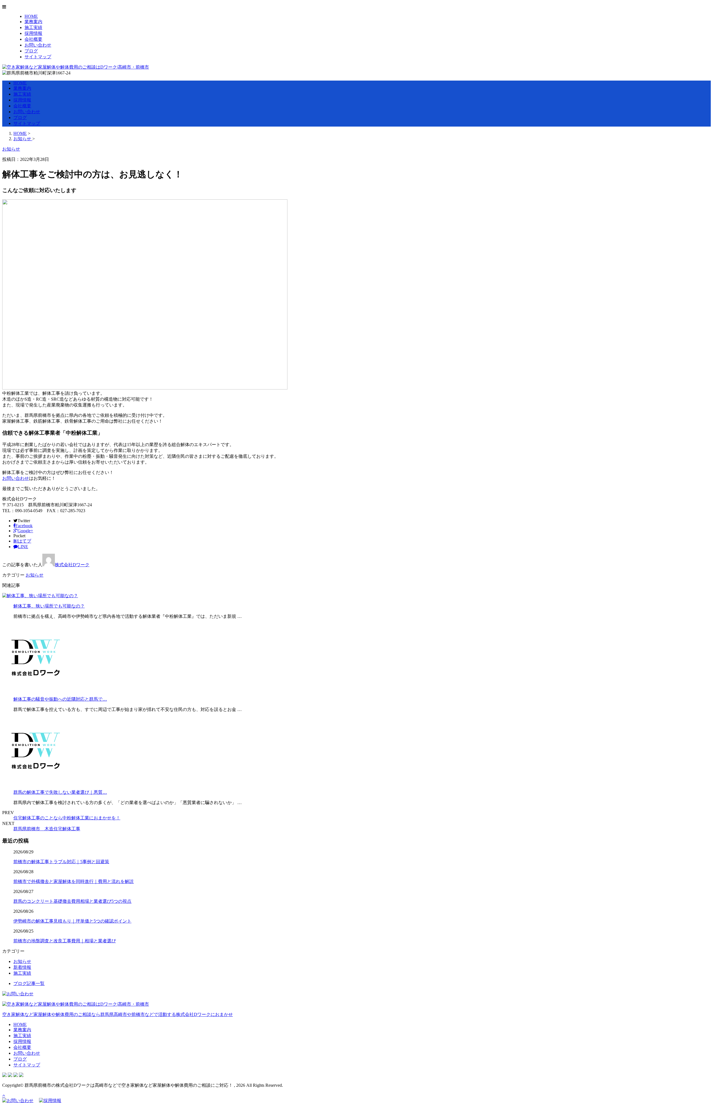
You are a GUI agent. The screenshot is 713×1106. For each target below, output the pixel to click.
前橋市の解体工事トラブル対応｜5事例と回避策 (61, 861)
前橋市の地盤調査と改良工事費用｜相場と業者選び (64, 940)
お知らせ (34, 575)
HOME (31, 16)
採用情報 (33, 33)
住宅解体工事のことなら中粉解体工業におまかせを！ (66, 817)
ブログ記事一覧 (29, 983)
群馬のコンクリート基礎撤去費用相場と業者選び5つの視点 (72, 901)
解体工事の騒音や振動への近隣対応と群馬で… (60, 699)
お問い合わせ (38, 45)
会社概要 (33, 39)
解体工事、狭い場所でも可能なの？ (49, 606)
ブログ (31, 51)
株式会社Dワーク (72, 564)
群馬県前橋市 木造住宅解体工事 (46, 828)
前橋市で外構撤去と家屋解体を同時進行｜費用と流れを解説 (73, 881)
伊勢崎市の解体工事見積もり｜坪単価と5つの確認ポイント (72, 921)
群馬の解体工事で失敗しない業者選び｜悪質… (60, 792)
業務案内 (33, 21)
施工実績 (33, 27)
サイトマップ (38, 56)
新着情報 (22, 967)
